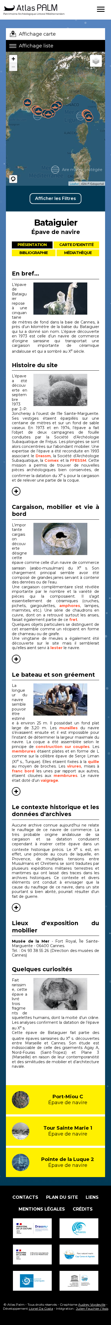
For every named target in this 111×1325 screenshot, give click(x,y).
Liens (92, 1197)
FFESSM (78, 460)
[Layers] (96, 61)
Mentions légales (42, 1209)
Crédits (83, 1209)
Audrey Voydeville (91, 1304)
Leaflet (74, 183)
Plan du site (62, 1197)
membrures (24, 751)
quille (93, 761)
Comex (51, 460)
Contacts (25, 1197)
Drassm (43, 455)
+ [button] (13, 58)
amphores (69, 605)
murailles (68, 727)
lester (56, 647)
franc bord (23, 771)
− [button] (13, 67)
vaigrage (49, 780)
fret (73, 619)
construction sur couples (62, 746)
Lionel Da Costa (41, 1309)
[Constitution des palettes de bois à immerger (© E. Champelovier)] (66, 699)
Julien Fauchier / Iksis (92, 1309)
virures (74, 766)
